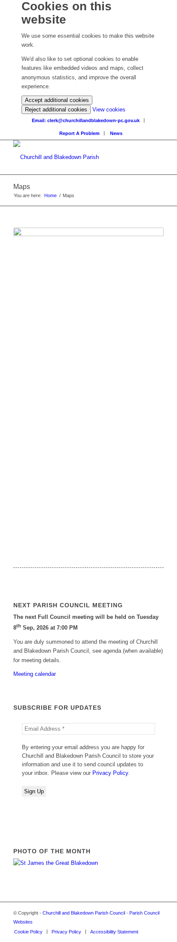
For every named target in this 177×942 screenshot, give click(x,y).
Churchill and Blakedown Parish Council (84, 912)
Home (50, 195)
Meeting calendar (34, 674)
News (116, 133)
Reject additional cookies (56, 109)
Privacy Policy (110, 773)
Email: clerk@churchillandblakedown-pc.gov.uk (86, 120)
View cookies (108, 109)
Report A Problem (79, 133)
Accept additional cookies (57, 100)
